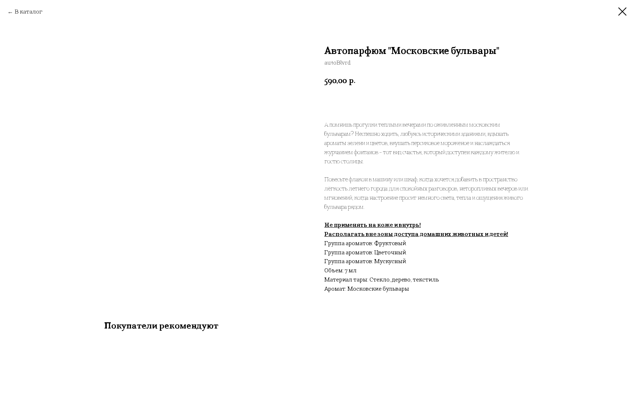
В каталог (29, 11)
